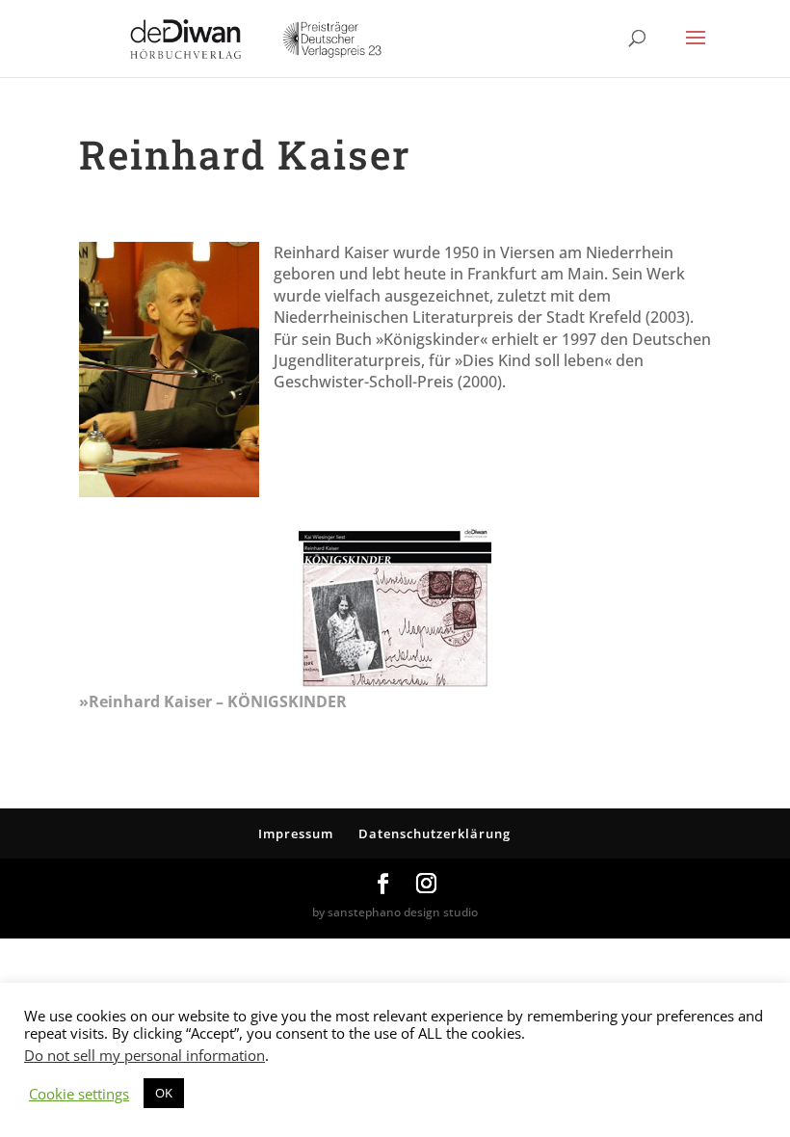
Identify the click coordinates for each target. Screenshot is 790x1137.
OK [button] (163, 1092)
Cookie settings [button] (79, 1093)
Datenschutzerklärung (434, 833)
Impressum (295, 833)
